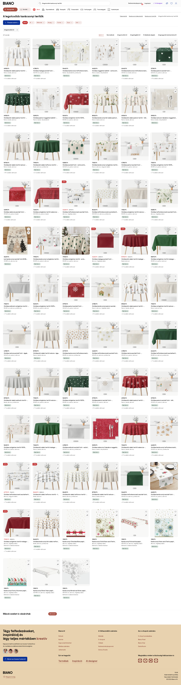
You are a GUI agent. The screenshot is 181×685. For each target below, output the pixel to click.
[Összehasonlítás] (28, 44)
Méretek (39, 22)
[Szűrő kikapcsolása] (17, 30)
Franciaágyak (101, 9)
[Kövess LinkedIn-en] (156, 661)
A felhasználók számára (107, 631)
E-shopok (101, 639)
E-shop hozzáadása (145, 636)
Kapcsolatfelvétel (65, 643)
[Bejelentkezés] (176, 3)
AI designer (158, 3)
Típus (68, 22)
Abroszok (52, 614)
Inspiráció (148, 3)
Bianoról (62, 631)
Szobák (25, 9)
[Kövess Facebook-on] (145, 661)
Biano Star (141, 643)
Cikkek (100, 643)
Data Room (142, 646)
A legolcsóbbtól (9, 30)
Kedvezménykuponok (135, 4)
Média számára (64, 646)
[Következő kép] (29, 52)
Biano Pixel (141, 639)
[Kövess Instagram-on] (140, 661)
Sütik (176, 672)
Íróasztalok (74, 9)
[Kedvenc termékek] (171, 3)
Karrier (61, 639)
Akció (38, 9)
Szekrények (115, 9)
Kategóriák (10, 9)
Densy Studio (103, 650)
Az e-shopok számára (146, 631)
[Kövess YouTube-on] (151, 661)
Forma (59, 22)
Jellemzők (62, 650)
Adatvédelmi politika (171, 675)
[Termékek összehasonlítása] (167, 3)
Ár (30, 22)
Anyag (50, 22)
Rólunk (61, 636)
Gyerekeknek (50, 9)
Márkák (100, 636)
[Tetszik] (28, 40)
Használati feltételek (171, 677)
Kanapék (62, 9)
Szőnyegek (87, 9)
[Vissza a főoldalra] (11, 3)
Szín (77, 22)
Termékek (64, 661)
